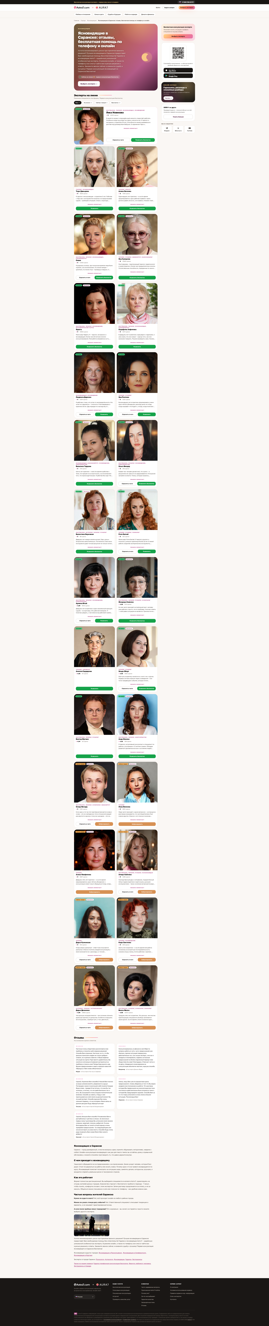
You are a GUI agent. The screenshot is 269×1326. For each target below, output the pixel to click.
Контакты (173, 1299)
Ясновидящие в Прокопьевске (110, 1253)
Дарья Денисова (83, 1010)
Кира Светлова (125, 942)
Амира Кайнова (125, 874)
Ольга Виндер (124, 466)
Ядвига (79, 329)
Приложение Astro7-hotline (150, 1290)
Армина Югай (81, 603)
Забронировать (104, 824)
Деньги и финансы (147, 14)
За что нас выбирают (148, 1296)
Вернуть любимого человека (140, 1263)
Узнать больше (178, 117)
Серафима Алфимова (127, 329)
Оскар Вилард (81, 807)
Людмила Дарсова (83, 397)
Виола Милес (124, 1010)
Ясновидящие (91, 20)
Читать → (168, 98)
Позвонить (94, 208)
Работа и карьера (131, 14)
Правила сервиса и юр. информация (182, 1293)
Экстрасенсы (137, 1259)
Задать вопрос (169, 7)
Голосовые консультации (121, 1290)
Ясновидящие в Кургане (83, 1255)
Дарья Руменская (83, 942)
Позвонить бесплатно (143, 140)
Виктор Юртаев (82, 739)
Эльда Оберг (124, 671)
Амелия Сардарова (84, 671)
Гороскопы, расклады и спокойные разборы (175, 88)
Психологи (100, 1259)
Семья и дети (99, 14)
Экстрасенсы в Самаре (82, 1266)
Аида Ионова (124, 739)
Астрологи (109, 1259)
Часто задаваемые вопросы (150, 1287)
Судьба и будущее (114, 14)
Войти (158, 7)
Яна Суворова (124, 259)
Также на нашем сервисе (83, 1263)
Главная (76, 20)
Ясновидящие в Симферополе (134, 1253)
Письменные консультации (122, 1293)
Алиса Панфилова (83, 874)
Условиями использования (112, 1319)
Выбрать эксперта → (88, 84)
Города (83, 20)
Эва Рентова (124, 397)
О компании (174, 1287)
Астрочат (116, 1296)
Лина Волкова (124, 807)
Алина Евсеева (125, 191)
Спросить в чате (118, 140)
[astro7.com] (82, 7)
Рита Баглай (123, 534)
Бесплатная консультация (121, 1287)
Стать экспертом (175, 1296)
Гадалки (128, 1259)
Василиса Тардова (83, 466)
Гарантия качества (147, 1299)
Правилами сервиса (129, 1319)
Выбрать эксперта (186, 7)
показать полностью (130, 128)
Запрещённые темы (148, 1302)
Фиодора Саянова (126, 602)
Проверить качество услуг (121, 1299)
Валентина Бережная (85, 534)
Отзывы (143, 1305)
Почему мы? (145, 1293)
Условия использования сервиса (181, 1290)
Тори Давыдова (82, 191)
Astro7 (190, 1319)
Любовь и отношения (83, 14)
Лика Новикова (115, 112)
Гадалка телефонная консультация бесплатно (111, 1263)
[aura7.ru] (99, 7)
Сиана (78, 260)
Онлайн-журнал (170, 85)
